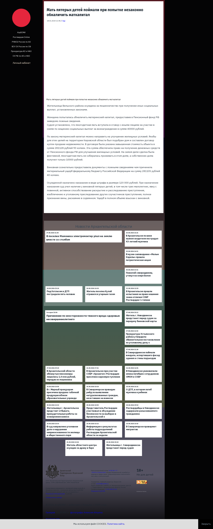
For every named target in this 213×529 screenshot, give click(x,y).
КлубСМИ (21, 32)
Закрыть (206, 523)
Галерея (50, 512)
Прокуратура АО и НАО (21, 51)
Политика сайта (115, 523)
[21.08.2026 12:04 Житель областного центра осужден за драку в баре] (83, 440)
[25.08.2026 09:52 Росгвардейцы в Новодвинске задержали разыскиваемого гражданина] (143, 403)
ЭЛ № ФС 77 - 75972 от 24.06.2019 (104, 471)
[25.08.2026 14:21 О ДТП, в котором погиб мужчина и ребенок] (143, 384)
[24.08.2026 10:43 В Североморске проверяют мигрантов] (143, 421)
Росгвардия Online (21, 37)
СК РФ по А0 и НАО (21, 56)
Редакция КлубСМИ (98, 491)
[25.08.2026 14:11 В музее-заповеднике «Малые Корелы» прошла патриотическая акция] (143, 249)
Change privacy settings (54, 497)
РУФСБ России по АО (21, 42)
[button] (160, 26)
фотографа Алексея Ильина (86, 512)
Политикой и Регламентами (55, 494)
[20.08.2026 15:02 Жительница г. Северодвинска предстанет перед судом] (123, 440)
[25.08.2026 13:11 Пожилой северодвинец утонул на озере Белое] (143, 267)
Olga (63, 21)
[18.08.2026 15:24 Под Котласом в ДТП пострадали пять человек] (64, 286)
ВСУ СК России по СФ (21, 46)
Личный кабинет (22, 63)
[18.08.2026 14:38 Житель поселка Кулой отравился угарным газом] (103, 286)
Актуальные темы (53, 519)
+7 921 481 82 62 (111, 489)
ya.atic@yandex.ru (102, 484)
